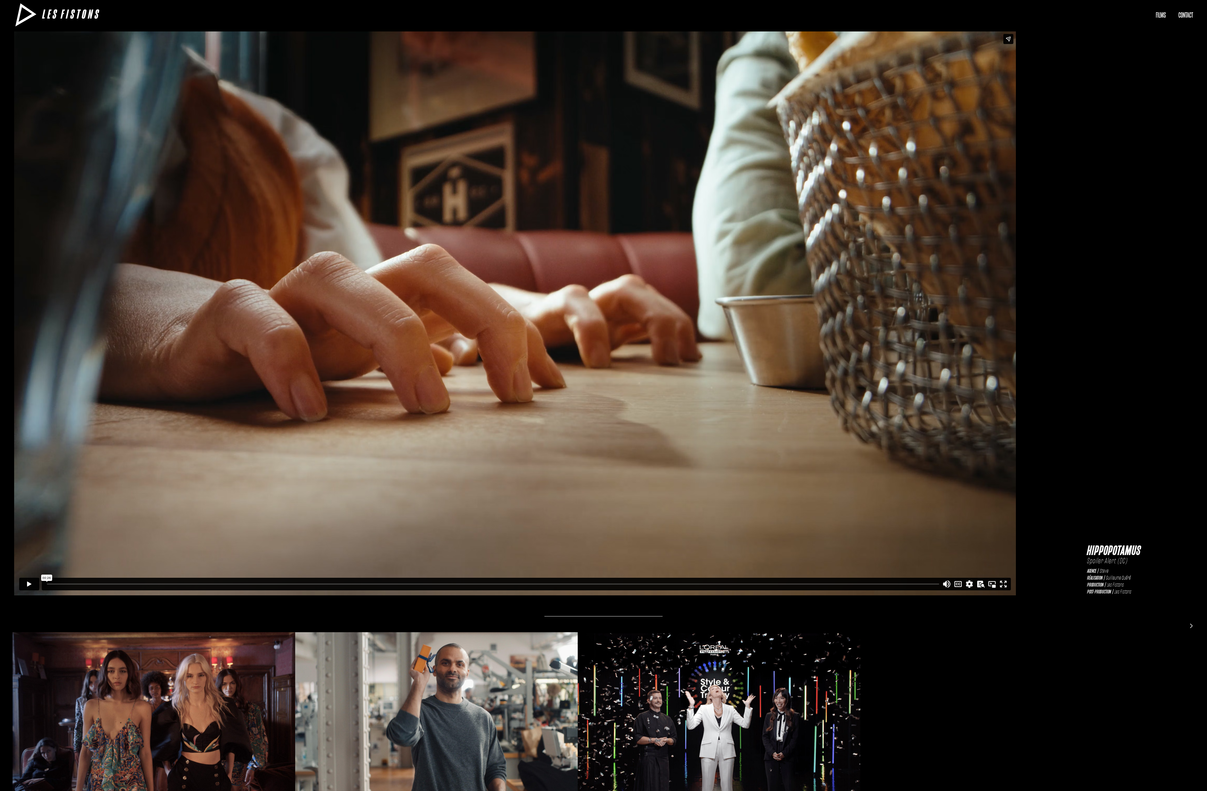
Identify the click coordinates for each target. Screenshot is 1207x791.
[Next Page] (1191, 625)
